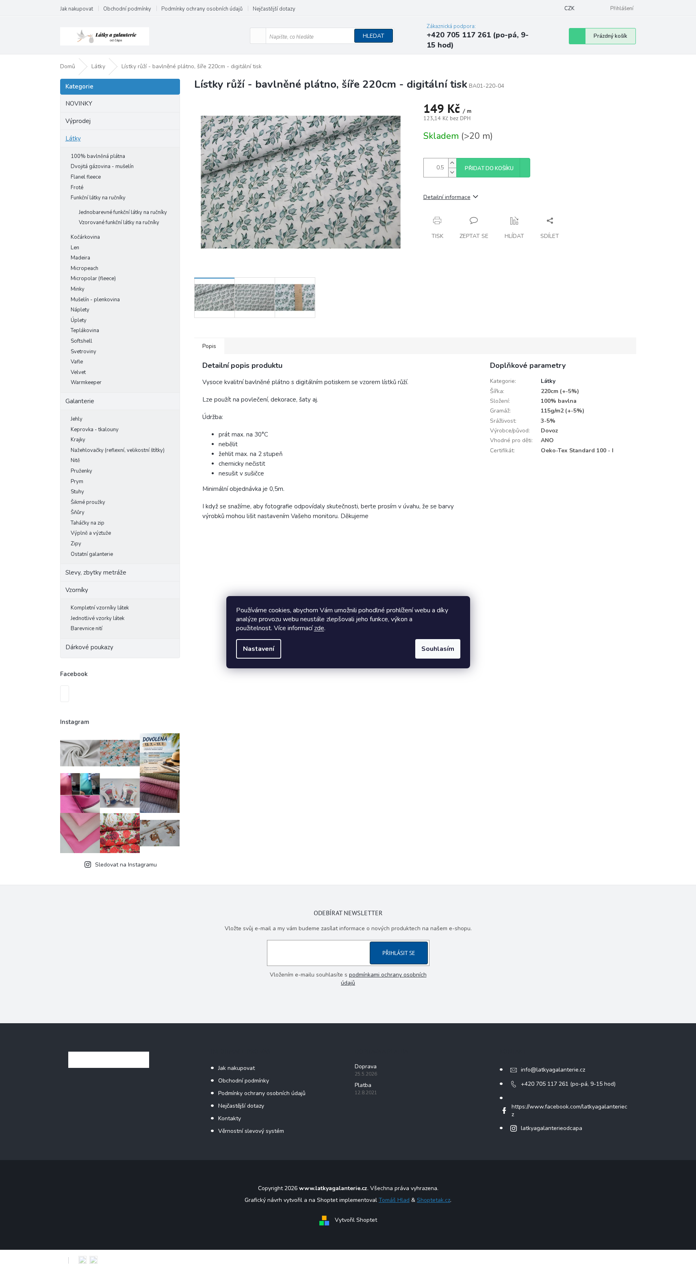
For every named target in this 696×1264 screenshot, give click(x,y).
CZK (569, 8)
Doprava (366, 1066)
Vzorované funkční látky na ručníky (119, 222)
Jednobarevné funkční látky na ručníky (123, 212)
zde (319, 628)
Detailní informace (447, 197)
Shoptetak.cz (433, 1200)
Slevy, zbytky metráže (95, 572)
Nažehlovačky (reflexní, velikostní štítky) (118, 450)
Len (75, 247)
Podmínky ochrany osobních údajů (202, 9)
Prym (77, 481)
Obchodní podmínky (127, 9)
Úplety (79, 320)
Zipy (76, 543)
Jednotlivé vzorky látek (97, 618)
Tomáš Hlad (394, 1200)
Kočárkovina (85, 237)
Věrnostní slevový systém (251, 1131)
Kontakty (229, 1118)
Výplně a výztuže (91, 533)
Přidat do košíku (489, 168)
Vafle (77, 361)
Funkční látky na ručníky (98, 197)
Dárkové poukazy (89, 647)
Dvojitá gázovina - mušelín (102, 166)
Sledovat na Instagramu (126, 865)
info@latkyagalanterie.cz (553, 1070)
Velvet (78, 372)
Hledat (373, 36)
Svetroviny (83, 351)
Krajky (78, 439)
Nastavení (258, 648)
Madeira (80, 257)
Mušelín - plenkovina (95, 299)
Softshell (81, 341)
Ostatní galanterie (92, 554)
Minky (78, 289)
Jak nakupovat (76, 9)
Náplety (80, 309)
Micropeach (84, 268)
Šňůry (78, 512)
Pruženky (81, 471)
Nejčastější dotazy (274, 9)
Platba (363, 1085)
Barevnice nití (86, 628)
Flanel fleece (86, 177)
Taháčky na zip (87, 523)
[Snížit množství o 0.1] (452, 172)
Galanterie (79, 401)
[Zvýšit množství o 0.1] (452, 163)
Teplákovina (85, 330)
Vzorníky (76, 590)
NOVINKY (78, 103)
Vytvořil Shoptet (356, 1220)
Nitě (75, 460)
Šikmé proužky (88, 502)
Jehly (76, 419)
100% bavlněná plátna (98, 156)
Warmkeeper (86, 382)
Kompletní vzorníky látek (100, 607)
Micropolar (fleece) (93, 278)
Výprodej (78, 121)
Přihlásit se (398, 953)
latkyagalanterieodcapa (551, 1128)
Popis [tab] (209, 346)
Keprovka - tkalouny (95, 429)
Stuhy (77, 491)
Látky (73, 138)
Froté (77, 187)
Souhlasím (437, 648)
